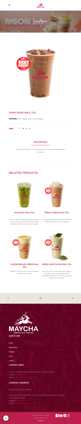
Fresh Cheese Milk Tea (57, 212)
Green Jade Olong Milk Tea (56, 264)
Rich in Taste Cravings (35, 119)
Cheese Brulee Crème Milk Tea (24, 265)
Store (10, 356)
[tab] (40, 142)
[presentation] (40, 142)
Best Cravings (22, 119)
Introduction (13, 347)
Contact (11, 361)
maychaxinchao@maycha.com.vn (25, 377)
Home (11, 343)
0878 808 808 (20, 375)
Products (12, 352)
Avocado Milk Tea (24, 212)
